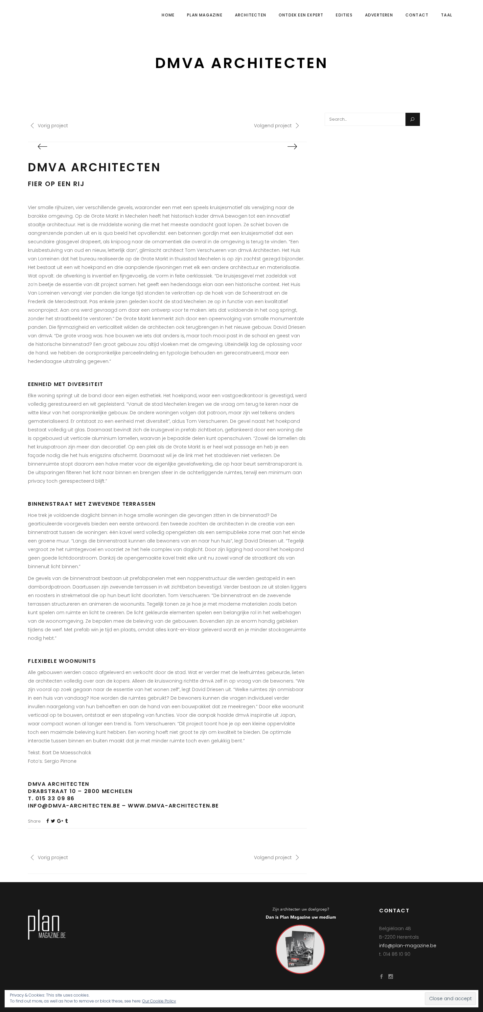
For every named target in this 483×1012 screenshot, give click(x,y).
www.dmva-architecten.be (173, 805)
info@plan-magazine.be (407, 945)
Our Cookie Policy (159, 1001)
